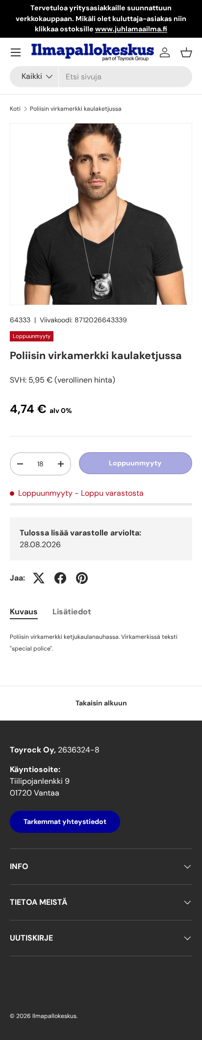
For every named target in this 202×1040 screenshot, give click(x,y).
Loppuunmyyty (135, 463)
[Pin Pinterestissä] (82, 578)
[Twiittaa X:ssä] (39, 578)
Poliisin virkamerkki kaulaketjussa (76, 109)
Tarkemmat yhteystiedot (65, 821)
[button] (186, 52)
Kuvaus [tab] (24, 611)
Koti (15, 109)
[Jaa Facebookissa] (60, 578)
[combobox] (101, 76)
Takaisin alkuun (101, 703)
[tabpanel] (101, 642)
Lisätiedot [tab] (71, 611)
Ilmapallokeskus (54, 1016)
